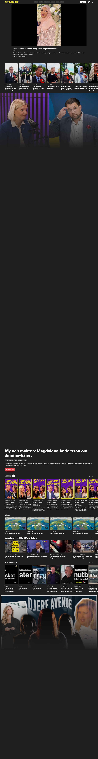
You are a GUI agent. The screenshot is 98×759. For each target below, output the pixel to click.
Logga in (83, 2)
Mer (62, 2)
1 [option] (13, 476)
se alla (91, 61)
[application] (49, 25)
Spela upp (11, 469)
